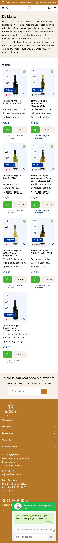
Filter (7, 64)
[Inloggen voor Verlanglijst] (24, 94)
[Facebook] (3, 500)
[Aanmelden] (44, 391)
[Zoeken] (7, 8)
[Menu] (3, 8)
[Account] (49, 8)
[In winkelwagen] (7, 129)
